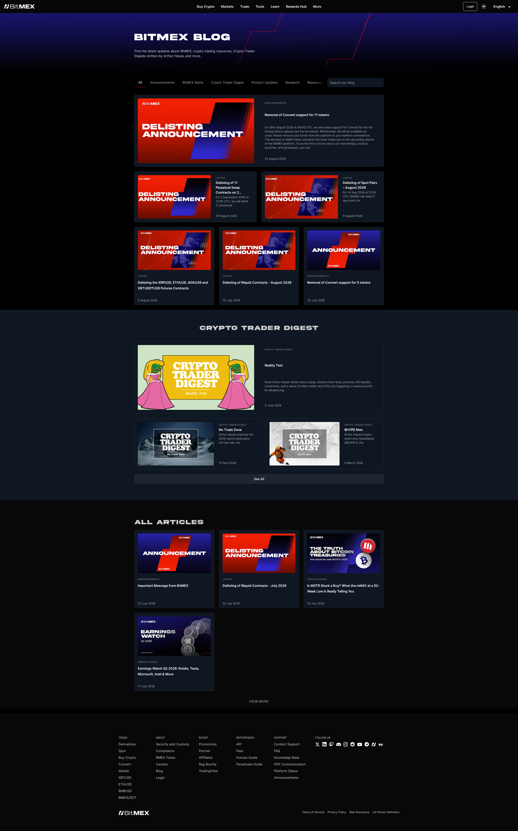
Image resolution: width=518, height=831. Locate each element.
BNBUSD (125, 791)
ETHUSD (125, 784)
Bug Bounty (208, 764)
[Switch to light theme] (484, 6)
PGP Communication (290, 764)
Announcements (286, 778)
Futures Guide (246, 757)
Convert (125, 764)
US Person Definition (386, 812)
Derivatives (127, 744)
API (238, 744)
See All (259, 479)
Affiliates (205, 757)
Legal (160, 778)
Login (470, 6)
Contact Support (287, 744)
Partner (204, 751)
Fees (239, 751)
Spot (122, 751)
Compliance (165, 751)
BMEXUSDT (127, 798)
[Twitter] (317, 745)
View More (259, 701)
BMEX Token (165, 757)
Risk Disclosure (359, 812)
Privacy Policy (337, 812)
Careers (162, 764)
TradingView (208, 771)
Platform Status (286, 771)
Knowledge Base (286, 757)
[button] (140, 82)
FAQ (277, 751)
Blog (159, 771)
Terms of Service (313, 812)
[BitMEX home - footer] (134, 813)
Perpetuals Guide (249, 764)
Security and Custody (172, 744)
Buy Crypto (127, 757)
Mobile (124, 771)
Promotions (208, 744)
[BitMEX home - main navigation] (19, 6)
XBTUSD (125, 778)
